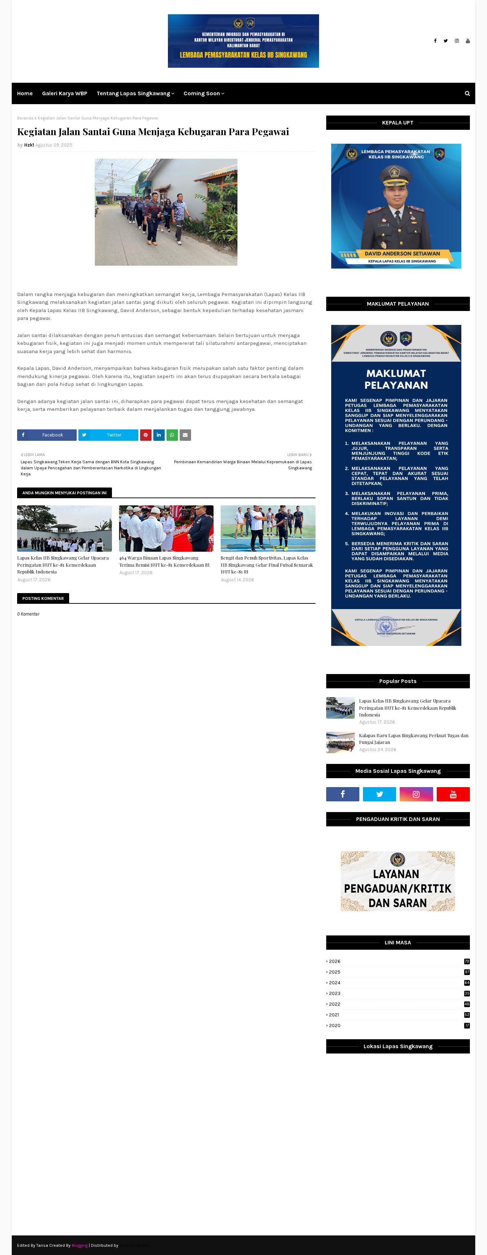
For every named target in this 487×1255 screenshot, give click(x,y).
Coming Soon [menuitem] (202, 93)
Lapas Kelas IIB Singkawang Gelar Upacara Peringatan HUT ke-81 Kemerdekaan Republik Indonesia (63, 565)
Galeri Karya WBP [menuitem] (64, 93)
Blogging (80, 1245)
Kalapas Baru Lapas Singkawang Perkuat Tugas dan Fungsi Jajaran (413, 738)
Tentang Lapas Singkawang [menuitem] (133, 93)
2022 (399, 1004)
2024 (399, 982)
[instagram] (457, 41)
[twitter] (446, 41)
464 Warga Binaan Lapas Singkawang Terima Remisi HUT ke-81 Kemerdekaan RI (164, 561)
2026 (399, 961)
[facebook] (435, 41)
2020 (399, 1025)
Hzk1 (29, 145)
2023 (399, 993)
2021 (399, 1014)
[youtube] (467, 41)
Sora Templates (134, 1245)
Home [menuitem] (25, 93)
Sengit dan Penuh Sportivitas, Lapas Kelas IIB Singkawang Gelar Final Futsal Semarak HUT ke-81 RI (267, 565)
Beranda (25, 118)
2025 (399, 972)
